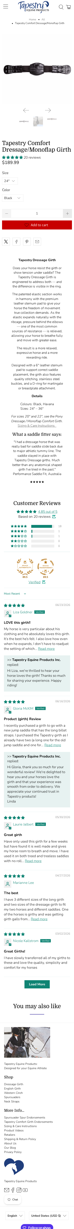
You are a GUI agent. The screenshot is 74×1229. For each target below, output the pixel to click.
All (43, 19)
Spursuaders (12, 1097)
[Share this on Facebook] (16, 242)
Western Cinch (13, 1093)
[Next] (48, 110)
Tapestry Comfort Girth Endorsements (28, 1122)
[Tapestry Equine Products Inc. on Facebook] (12, 1192)
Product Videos (14, 1130)
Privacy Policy (13, 1152)
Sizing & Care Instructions (37, 425)
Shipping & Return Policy (20, 1139)
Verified (34, 582)
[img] (14, 605)
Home (32, 19)
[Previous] (26, 110)
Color (6, 190)
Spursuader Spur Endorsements (24, 1117)
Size (5, 173)
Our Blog (10, 1148)
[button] (13, 157)
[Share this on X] (6, 242)
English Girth (12, 1089)
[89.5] (25, 567)
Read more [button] (46, 648)
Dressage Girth (13, 1084)
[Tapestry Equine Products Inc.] (33, 7)
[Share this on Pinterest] (27, 242)
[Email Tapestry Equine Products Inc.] (6, 1192)
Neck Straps (12, 1101)
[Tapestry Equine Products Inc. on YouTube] (25, 1192)
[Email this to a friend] (37, 242)
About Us (10, 1143)
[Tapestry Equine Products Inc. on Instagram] (19, 1192)
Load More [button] (37, 984)
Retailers (9, 1135)
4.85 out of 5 (47, 511)
